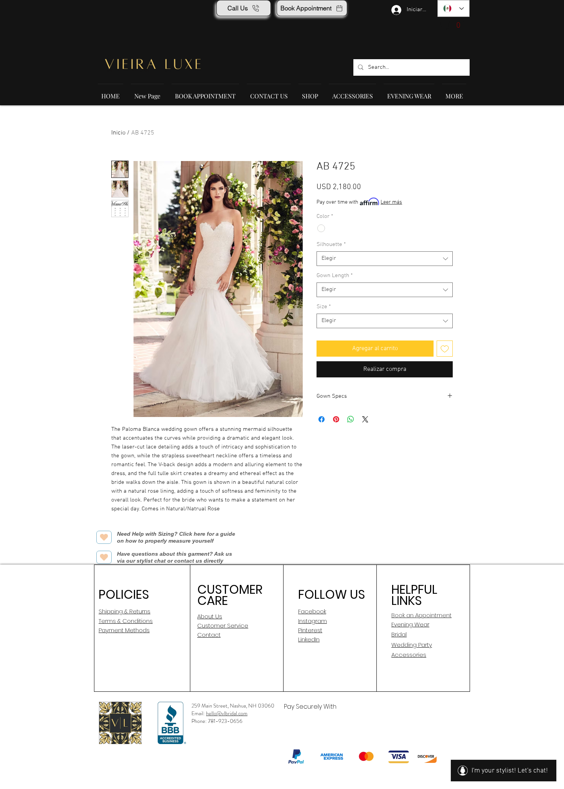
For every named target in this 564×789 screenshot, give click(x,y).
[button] (452, 24)
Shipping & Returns (124, 611)
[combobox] (385, 258)
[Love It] (104, 537)
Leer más (391, 202)
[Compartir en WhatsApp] (350, 419)
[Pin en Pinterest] (336, 419)
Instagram (312, 621)
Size (324, 306)
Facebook (312, 611)
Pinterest (310, 630)
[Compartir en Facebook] (321, 419)
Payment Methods (124, 630)
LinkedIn (309, 639)
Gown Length (335, 275)
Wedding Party (411, 645)
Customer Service (222, 625)
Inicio (118, 133)
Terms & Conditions (126, 621)
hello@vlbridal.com (226, 713)
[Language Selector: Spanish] (453, 8)
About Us (209, 616)
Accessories (408, 655)
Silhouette (331, 244)
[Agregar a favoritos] (445, 349)
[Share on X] (365, 419)
